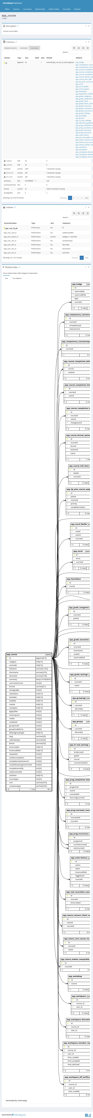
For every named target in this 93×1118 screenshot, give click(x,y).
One (6, 278)
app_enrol (79, 84)
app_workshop (81, 147)
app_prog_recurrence (83, 130)
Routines (77, 9)
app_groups (80, 118)
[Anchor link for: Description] (17, 26)
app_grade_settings (83, 113)
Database (12, 3)
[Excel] (78, 48)
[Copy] (74, 48)
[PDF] (87, 48)
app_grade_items (82, 101)
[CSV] (83, 48)
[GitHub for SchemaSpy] (86, 1116)
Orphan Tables (54, 9)
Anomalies (66, 9)
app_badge (80, 62)
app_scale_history (82, 135)
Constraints (27, 9)
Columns (16, 9)
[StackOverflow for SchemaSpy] (89, 1116)
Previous (63, 198)
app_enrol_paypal (82, 89)
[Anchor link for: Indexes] (14, 207)
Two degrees (17, 278)
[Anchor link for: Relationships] (19, 267)
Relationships (40, 9)
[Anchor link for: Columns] (15, 42)
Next (86, 198)
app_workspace (81, 149)
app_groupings (81, 116)
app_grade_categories (84, 96)
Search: (65, 52)
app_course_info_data (84, 79)
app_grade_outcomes (83, 106)
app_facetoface (81, 91)
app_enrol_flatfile (82, 86)
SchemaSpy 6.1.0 (20, 1115)
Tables (8, 9)
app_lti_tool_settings (83, 120)
